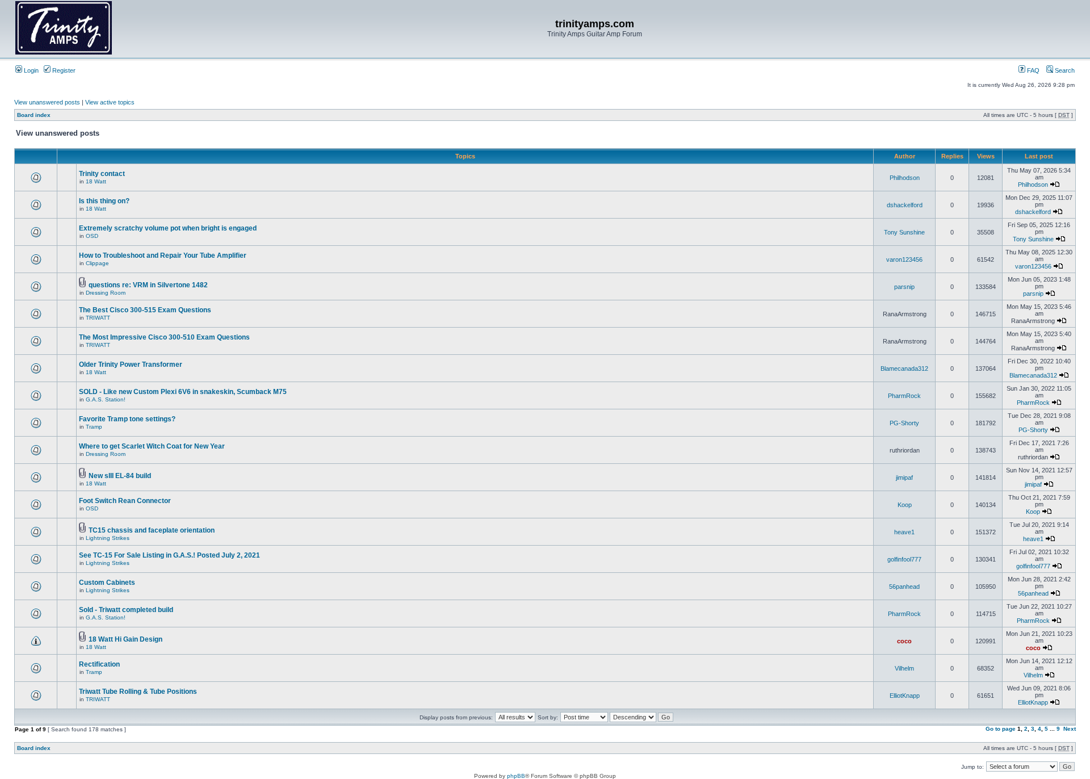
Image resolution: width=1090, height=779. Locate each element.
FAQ (1032, 70)
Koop (905, 504)
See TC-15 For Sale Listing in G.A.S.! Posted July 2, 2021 (169, 555)
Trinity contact (102, 174)
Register (63, 70)
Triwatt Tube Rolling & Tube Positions (138, 692)
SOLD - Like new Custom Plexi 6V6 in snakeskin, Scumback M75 (183, 392)
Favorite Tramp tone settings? (127, 419)
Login (30, 70)
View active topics (110, 102)
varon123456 (904, 259)
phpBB (516, 776)
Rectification (99, 664)
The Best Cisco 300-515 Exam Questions (145, 310)
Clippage (97, 263)
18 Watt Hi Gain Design (125, 639)
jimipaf (904, 477)
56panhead (904, 586)
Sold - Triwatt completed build (126, 610)
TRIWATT (98, 318)
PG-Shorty (904, 423)
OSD (92, 236)
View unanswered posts (47, 102)
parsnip (904, 286)
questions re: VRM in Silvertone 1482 (148, 285)
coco (904, 641)
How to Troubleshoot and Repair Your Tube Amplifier (162, 255)
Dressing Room (105, 293)
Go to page (1001, 729)
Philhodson (905, 177)
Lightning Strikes (107, 538)
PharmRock (904, 395)
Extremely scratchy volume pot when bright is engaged (168, 228)
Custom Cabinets (107, 583)
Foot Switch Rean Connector (125, 501)
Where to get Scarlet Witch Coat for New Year (152, 446)
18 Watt (96, 181)
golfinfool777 (904, 559)
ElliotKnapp (905, 695)
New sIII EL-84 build (120, 476)
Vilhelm (904, 668)
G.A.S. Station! (105, 399)
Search (1064, 70)
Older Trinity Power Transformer (130, 364)
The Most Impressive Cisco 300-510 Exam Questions (164, 337)
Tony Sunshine (904, 232)
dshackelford (905, 205)
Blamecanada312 (904, 368)
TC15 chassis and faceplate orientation (152, 530)
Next (1069, 729)
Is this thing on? (104, 201)
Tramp (94, 427)
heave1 (904, 532)
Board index (34, 115)
